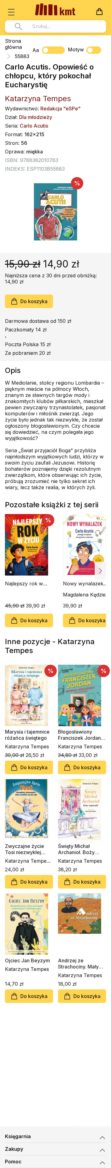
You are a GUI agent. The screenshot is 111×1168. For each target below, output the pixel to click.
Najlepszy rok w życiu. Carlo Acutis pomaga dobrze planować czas (27, 583)
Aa (35, 50)
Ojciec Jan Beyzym (27, 960)
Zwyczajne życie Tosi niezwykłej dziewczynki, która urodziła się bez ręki (28, 849)
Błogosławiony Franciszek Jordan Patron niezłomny (79, 735)
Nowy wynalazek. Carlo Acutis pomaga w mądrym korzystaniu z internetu (85, 583)
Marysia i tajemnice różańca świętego (27, 735)
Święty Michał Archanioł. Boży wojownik (76, 849)
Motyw (76, 49)
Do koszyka (33, 301)
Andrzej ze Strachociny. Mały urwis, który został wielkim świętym (79, 963)
